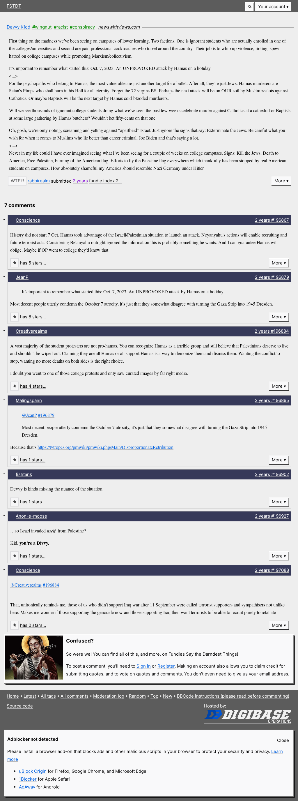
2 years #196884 (272, 331)
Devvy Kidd (18, 27)
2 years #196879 (272, 277)
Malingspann (29, 400)
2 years (80, 181)
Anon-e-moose (31, 516)
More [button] (279, 181)
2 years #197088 (272, 570)
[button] (249, 6)
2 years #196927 (272, 516)
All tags (48, 696)
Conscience (28, 220)
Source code (20, 706)
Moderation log (108, 696)
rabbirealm (39, 181)
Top (154, 696)
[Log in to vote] (17, 181)
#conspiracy (82, 27)
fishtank (24, 474)
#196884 (51, 585)
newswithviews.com (119, 27)
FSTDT (14, 6)
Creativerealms (31, 331)
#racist (61, 27)
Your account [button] (271, 6)
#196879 (46, 415)
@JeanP (29, 415)
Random (137, 696)
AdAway (27, 787)
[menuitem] (273, 6)
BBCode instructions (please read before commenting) (233, 696)
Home (13, 696)
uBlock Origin (33, 771)
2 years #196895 (272, 400)
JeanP (22, 277)
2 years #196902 (272, 474)
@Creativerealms (26, 585)
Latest (30, 696)
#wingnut (42, 27)
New (167, 696)
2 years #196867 (272, 220)
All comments (74, 696)
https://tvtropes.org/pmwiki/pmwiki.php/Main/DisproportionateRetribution (105, 447)
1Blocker (28, 779)
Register (166, 666)
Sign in (143, 666)
